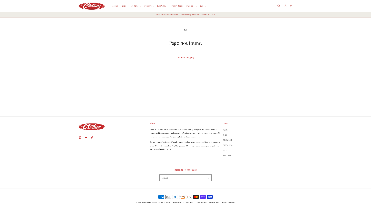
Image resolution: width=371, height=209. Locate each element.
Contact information (228, 202)
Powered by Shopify (164, 202)
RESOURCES (227, 155)
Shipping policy (214, 202)
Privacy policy (189, 202)
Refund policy (177, 202)
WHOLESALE (227, 140)
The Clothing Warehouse (149, 202)
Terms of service (201, 202)
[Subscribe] (208, 177)
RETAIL (225, 130)
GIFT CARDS (228, 145)
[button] (125, 6)
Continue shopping (185, 57)
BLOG (225, 150)
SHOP (225, 135)
